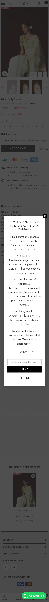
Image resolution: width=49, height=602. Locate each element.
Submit (24, 369)
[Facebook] (21, 378)
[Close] (45, 216)
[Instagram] (27, 378)
